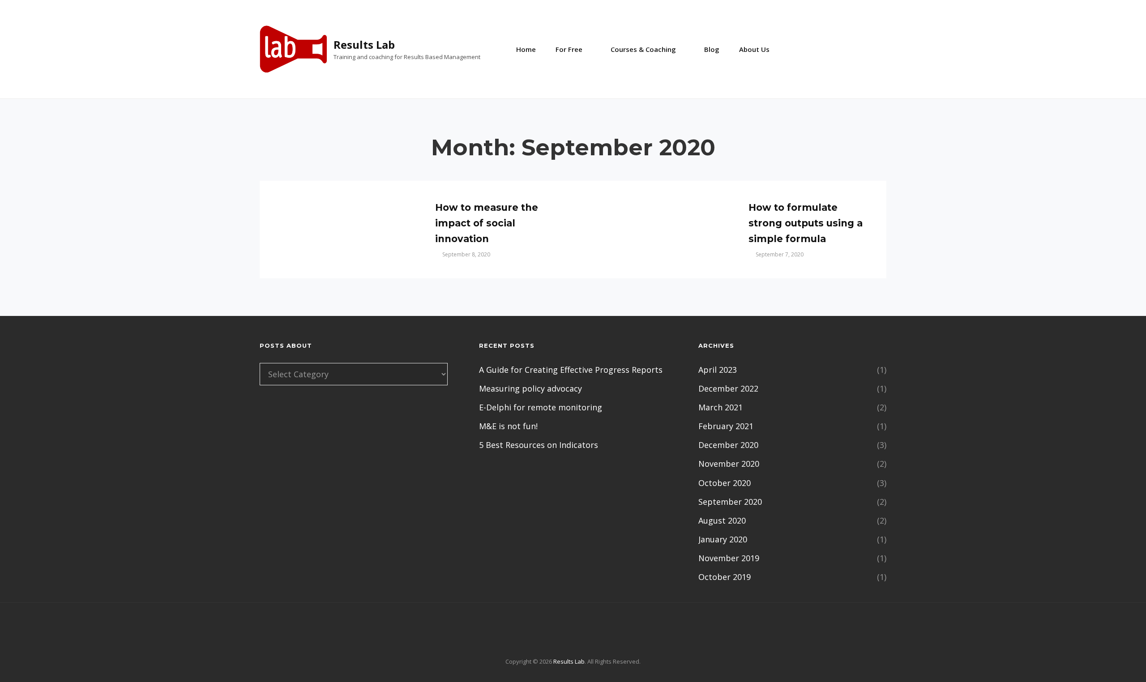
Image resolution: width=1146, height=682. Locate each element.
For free (569, 49)
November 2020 (728, 463)
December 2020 (728, 444)
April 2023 (717, 369)
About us (754, 49)
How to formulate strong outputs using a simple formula (805, 223)
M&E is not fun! (508, 426)
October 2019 (724, 576)
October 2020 (724, 482)
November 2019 (728, 558)
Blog (711, 49)
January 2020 (722, 539)
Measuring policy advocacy (530, 388)
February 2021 (725, 426)
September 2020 (730, 501)
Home (526, 49)
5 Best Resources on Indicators (538, 444)
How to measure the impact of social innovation (486, 223)
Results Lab (364, 44)
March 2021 (720, 407)
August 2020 (722, 520)
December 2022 (728, 388)
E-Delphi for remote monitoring (540, 407)
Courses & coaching (643, 49)
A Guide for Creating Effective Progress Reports (571, 369)
